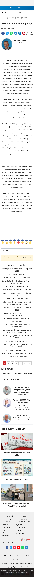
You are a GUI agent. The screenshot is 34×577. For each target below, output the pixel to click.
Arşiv (19, 530)
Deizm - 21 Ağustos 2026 (17, 274)
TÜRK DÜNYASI (24, 522)
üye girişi (23, 257)
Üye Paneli (19, 525)
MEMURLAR (25, 519)
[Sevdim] (10, 239)
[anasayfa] (2, 13)
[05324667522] (22, 547)
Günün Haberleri (20, 527)
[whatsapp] (11, 33)
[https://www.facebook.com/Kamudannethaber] (7, 547)
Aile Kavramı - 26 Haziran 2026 (17, 341)
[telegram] (15, 33)
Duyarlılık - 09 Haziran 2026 (17, 357)
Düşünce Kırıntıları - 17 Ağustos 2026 (17, 278)
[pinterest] (23, 33)
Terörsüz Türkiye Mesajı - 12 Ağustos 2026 (17, 290)
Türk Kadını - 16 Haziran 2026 (17, 350)
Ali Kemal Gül (17, 13)
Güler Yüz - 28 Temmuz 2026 (17, 299)
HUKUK (24, 516)
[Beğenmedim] (14, 239)
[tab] (6, 251)
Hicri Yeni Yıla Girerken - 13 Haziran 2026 (17, 353)
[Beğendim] (2, 239)
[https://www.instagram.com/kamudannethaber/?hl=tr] (14, 547)
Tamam (25, 575)
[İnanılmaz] (26, 239)
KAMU (9, 519)
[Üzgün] (30, 239)
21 (24, 363)
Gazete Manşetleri (8, 543)
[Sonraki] (29, 363)
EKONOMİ (9, 516)
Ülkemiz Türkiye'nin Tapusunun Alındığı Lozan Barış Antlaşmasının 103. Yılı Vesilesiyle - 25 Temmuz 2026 (17, 304)
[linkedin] (19, 33)
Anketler (8, 540)
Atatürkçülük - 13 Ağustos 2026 (17, 286)
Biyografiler (5, 535)
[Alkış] (6, 239)
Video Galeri (6, 527)
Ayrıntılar (19, 575)
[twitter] (7, 33)
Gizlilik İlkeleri (16, 559)
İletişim (15, 555)
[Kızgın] (18, 239)
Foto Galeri (5, 525)
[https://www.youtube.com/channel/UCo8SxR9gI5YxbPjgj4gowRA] (18, 547)
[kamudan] (26, 547)
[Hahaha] (22, 239)
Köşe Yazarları (8, 13)
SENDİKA (9, 522)
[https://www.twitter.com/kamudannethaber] (11, 547)
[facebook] (3, 33)
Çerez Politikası (24, 555)
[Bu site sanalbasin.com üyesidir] (25, 540)
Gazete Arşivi (20, 533)
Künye (10, 555)
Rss (5, 555)
